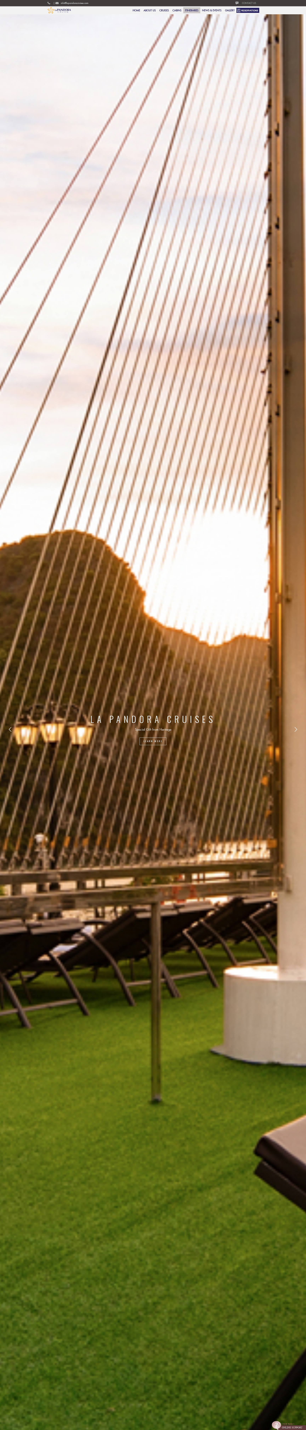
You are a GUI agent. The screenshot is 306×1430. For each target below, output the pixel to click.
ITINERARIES (192, 10)
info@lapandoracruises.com (74, 3)
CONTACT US (249, 3)
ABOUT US (150, 10)
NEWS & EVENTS (212, 10)
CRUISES (164, 10)
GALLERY (230, 10)
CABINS (177, 10)
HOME (136, 10)
